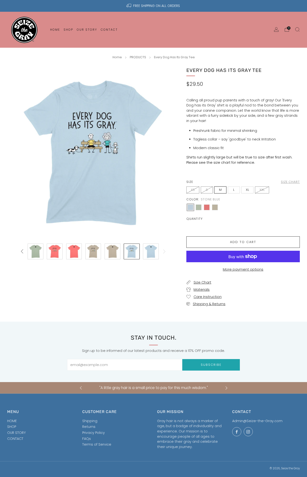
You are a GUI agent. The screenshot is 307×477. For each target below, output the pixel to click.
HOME (12, 421)
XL (247, 189)
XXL (262, 189)
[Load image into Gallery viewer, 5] (93, 251)
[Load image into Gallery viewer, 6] (112, 251)
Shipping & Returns (209, 304)
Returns (88, 426)
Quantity (194, 219)
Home (117, 57)
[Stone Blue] (190, 207)
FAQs (86, 438)
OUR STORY (16, 432)
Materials (202, 289)
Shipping (89, 421)
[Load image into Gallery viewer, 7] (132, 251)
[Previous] (81, 388)
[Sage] (198, 207)
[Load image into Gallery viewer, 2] (35, 251)
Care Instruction (208, 296)
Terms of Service (96, 444)
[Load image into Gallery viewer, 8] (151, 251)
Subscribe (211, 364)
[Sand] (215, 207)
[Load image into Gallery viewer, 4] (74, 251)
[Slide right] (164, 251)
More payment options (243, 269)
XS (193, 189)
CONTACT (15, 438)
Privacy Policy (93, 432)
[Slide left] (22, 251)
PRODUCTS (138, 57)
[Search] (297, 29)
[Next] (226, 388)
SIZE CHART (290, 182)
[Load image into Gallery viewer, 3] (55, 251)
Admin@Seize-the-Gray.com (257, 421)
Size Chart (202, 282)
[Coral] (206, 207)
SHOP (11, 426)
